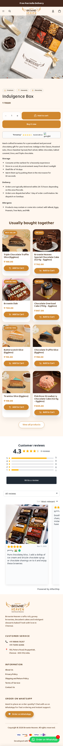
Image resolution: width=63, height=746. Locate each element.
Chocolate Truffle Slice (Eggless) (46, 351)
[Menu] (3, 11)
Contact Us (10, 687)
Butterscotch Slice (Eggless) (13, 351)
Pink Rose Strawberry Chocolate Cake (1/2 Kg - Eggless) (46, 398)
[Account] (53, 11)
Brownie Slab (11, 303)
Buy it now (31, 124)
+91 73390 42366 (16, 645)
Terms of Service (12, 683)
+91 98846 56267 (17, 641)
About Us (9, 670)
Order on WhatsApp (47, 739)
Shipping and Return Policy (17, 678)
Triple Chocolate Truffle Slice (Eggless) (16, 256)
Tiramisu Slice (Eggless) (16, 396)
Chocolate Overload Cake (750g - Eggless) (45, 305)
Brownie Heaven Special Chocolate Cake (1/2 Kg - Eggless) (46, 257)
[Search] (9, 11)
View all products (31, 425)
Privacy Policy (11, 674)
